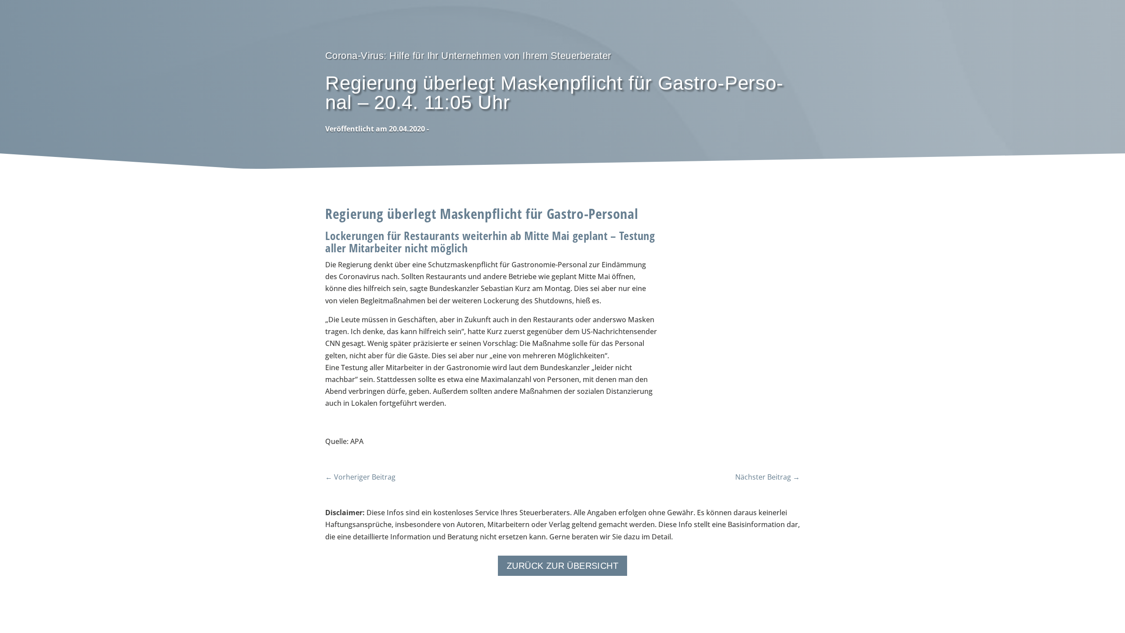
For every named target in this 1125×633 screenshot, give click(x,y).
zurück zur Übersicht (562, 566)
